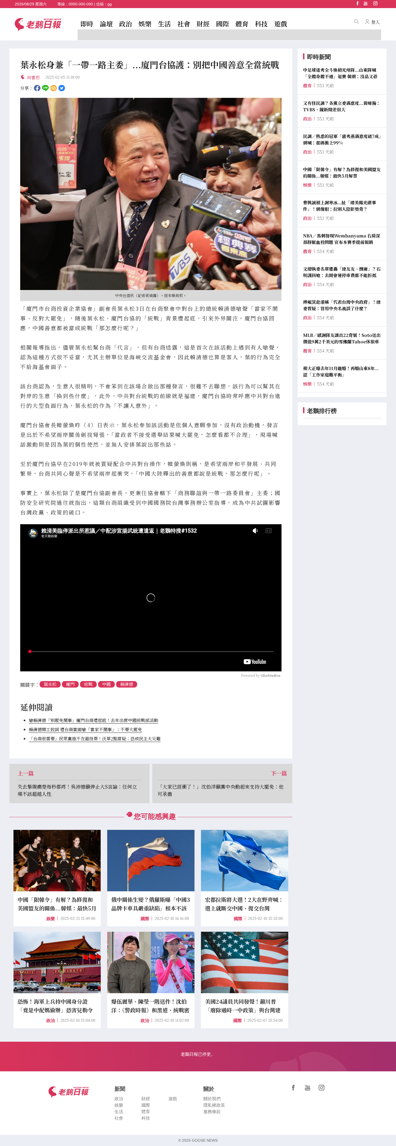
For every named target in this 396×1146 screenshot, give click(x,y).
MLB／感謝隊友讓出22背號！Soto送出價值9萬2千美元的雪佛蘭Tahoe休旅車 (342, 338)
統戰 (88, 684)
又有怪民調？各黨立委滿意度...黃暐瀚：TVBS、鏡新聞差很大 (341, 106)
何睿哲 (33, 77)
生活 (164, 23)
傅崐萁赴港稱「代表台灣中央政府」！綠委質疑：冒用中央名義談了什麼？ (342, 305)
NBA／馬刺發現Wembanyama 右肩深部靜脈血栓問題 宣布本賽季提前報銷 (341, 239)
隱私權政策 (214, 1105)
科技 (261, 23)
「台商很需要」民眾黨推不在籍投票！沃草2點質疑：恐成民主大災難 (95, 739)
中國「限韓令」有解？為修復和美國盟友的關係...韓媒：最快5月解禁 (342, 172)
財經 (203, 23)
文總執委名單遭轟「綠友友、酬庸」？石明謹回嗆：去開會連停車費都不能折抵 (342, 272)
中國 (106, 684)
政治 (125, 23)
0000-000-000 (81, 4)
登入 (375, 22)
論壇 (106, 23)
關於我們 (212, 1098)
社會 (183, 23)
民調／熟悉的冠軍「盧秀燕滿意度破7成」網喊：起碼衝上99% (342, 139)
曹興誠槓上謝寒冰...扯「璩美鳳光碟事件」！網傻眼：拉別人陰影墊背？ (339, 205)
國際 (222, 23)
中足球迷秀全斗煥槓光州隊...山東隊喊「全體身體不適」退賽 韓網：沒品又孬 (340, 73)
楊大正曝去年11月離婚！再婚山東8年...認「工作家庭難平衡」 (341, 371)
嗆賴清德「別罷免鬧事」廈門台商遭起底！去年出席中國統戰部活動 (93, 720)
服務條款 (212, 1111)
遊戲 (280, 23)
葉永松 (50, 684)
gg (109, 4)
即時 (86, 23)
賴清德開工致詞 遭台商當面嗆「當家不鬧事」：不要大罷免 (85, 729)
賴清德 (126, 684)
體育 (241, 23)
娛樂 (144, 23)
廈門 (70, 684)
